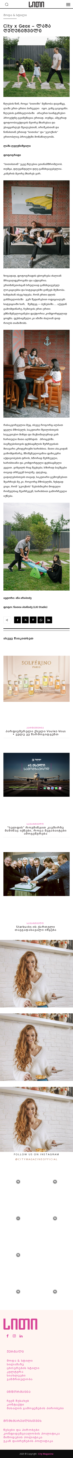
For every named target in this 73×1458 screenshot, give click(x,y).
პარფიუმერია (35, 728)
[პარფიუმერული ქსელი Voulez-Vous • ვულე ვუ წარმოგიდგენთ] (36, 683)
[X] (25, 620)
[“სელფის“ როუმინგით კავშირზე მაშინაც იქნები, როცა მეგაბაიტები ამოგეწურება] (36, 779)
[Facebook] (17, 620)
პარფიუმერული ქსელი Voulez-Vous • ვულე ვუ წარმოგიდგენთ (36, 733)
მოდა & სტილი (15, 15)
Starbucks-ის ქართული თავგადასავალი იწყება (35, 928)
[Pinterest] (33, 620)
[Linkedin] (48, 620)
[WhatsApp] (41, 620)
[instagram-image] (18, 1181)
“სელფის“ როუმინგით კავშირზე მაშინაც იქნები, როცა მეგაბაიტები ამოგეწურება (36, 830)
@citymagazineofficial (36, 1159)
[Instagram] (14, 1336)
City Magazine (45, 1453)
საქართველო (35, 824)
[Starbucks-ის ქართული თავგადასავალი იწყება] (36, 878)
